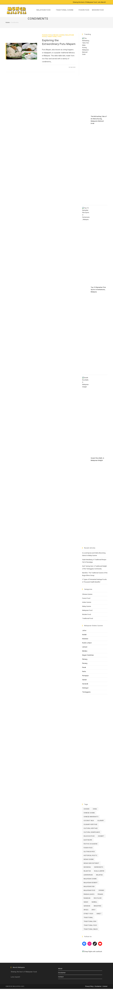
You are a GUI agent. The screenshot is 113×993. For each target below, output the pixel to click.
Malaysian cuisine (90, 879)
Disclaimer (62, 972)
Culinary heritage (90, 824)
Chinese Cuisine (87, 594)
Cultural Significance (92, 832)
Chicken (86, 809)
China (95, 809)
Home (7, 22)
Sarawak (85, 684)
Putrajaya (85, 675)
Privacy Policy (89, 986)
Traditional (88, 917)
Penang (84, 663)
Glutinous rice (89, 851)
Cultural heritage (91, 828)
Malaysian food (89, 890)
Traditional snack (91, 929)
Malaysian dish (89, 886)
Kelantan (85, 639)
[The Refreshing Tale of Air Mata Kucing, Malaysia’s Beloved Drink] (86, 120)
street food (88, 913)
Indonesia (87, 867)
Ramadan (87, 898)
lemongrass (88, 875)
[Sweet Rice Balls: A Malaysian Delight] (86, 460)
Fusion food (88, 847)
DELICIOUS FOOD (89, 836)
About (60, 968)
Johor (84, 630)
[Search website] (107, 10)
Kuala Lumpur (87, 643)
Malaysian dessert (91, 882)
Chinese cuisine (89, 813)
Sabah (84, 680)
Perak (84, 667)
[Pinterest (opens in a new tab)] (9, 2)
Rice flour (98, 898)
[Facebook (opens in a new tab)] (7, 2)
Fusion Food (47, 35)
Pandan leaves (89, 894)
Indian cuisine (89, 859)
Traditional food (90, 925)
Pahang (84, 659)
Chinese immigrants (91, 816)
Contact (61, 977)
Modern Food (86, 614)
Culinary (100, 820)
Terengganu (86, 692)
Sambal (94, 902)
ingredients (98, 867)
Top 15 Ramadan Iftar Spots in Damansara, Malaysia (98, 289)
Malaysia (99, 875)
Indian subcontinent (91, 863)
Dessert (101, 836)
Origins (101, 890)
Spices (86, 910)
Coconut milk (89, 820)
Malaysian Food (87, 610)
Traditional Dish (90, 921)
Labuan (84, 647)
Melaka (84, 651)
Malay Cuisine (86, 606)
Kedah (84, 634)
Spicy (93, 910)
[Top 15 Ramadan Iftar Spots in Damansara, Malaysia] (86, 290)
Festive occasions (90, 844)
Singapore (97, 906)
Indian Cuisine (58, 35)
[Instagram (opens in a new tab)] (11, 2)
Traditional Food (54, 36)
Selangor (85, 688)
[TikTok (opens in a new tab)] (16, 2)
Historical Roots (90, 855)
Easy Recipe (88, 840)
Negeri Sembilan (88, 655)
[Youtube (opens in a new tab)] (14, 2)
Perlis (84, 671)
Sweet (99, 913)
